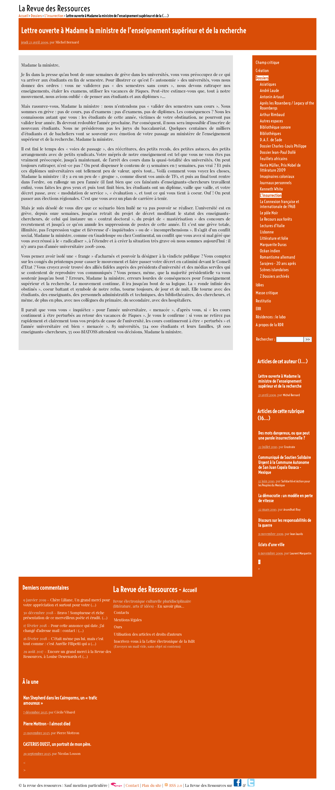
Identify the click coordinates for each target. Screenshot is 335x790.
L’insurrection (53, 15)
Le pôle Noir (269, 212)
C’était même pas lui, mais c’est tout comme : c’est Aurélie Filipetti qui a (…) (63, 641)
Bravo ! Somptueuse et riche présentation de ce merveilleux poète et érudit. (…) (65, 615)
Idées (260, 284)
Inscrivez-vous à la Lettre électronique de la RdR (154, 641)
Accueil (23, 15)
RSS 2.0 (175, 785)
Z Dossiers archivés (274, 276)
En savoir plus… (171, 606)
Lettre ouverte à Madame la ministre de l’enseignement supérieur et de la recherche (280, 381)
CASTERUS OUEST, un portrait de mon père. (57, 744)
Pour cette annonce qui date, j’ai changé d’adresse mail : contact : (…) (63, 628)
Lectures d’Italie (272, 225)
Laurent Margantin (300, 553)
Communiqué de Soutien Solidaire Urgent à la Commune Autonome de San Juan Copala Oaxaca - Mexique (284, 465)
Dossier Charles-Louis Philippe (283, 146)
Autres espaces (271, 120)
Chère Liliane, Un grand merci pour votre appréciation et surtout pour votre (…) (66, 602)
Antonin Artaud (272, 96)
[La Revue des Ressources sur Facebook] (237, 785)
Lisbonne (267, 232)
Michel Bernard (67, 42)
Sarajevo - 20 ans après (278, 263)
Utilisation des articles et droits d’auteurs (148, 634)
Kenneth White (271, 189)
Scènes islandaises (274, 269)
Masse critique (267, 292)
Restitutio (263, 300)
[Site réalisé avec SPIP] (116, 785)
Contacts (121, 612)
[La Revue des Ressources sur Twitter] (251, 785)
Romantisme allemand (277, 257)
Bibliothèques (270, 133)
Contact (132, 785)
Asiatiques (268, 84)
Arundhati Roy (291, 509)
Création (262, 70)
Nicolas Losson (69, 753)
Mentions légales (128, 619)
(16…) (264, 418)
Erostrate (289, 447)
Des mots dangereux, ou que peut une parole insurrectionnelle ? (284, 435)
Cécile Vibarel (64, 712)
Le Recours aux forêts (276, 219)
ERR (258, 308)
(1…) (303, 361)
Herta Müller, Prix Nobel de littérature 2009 (280, 168)
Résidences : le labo (271, 316)
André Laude (269, 90)
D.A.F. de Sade (271, 139)
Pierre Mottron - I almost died (46, 723)
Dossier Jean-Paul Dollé (278, 152)
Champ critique (267, 62)
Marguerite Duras (273, 244)
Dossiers (36, 15)
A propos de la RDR (269, 324)
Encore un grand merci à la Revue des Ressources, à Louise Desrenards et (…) (67, 654)
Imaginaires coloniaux (277, 176)
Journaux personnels (276, 182)
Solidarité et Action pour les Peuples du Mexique (284, 483)
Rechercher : (265, 339)
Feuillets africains (273, 158)
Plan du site (151, 785)
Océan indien (270, 250)
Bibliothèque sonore (275, 127)
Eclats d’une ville (271, 544)
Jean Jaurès (296, 534)
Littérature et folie (274, 238)
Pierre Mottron (68, 733)
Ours (118, 626)
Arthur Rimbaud (272, 114)
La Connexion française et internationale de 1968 (279, 204)
